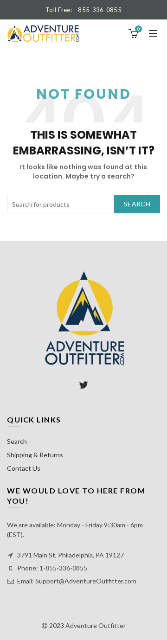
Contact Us (23, 468)
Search (137, 204)
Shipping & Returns (35, 455)
